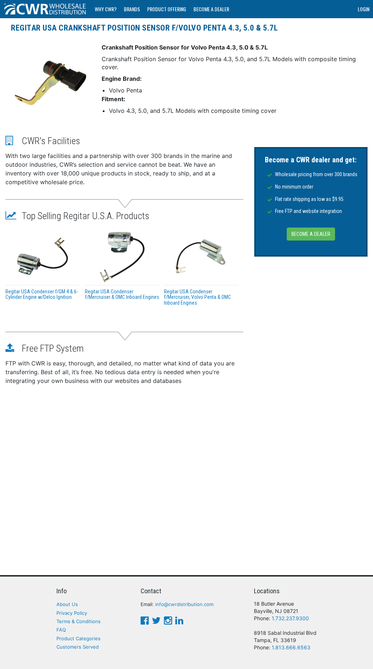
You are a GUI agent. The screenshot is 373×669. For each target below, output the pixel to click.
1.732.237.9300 (290, 618)
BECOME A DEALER (310, 234)
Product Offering (166, 9)
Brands (132, 9)
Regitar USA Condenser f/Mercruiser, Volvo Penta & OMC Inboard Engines (197, 297)
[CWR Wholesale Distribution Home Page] (45, 9)
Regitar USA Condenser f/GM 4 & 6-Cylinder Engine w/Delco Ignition (41, 294)
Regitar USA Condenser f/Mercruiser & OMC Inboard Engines (122, 294)
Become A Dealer (211, 9)
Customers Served (77, 647)
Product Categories (78, 638)
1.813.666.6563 (291, 647)
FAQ (61, 630)
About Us (67, 604)
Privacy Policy (71, 613)
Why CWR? (106, 9)
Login (363, 9)
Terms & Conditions (78, 621)
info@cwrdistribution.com (184, 604)
